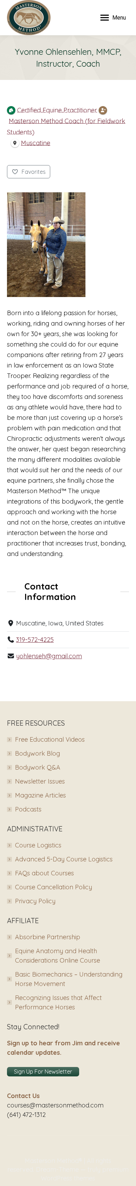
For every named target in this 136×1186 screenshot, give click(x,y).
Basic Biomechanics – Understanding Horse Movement (68, 979)
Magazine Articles (40, 795)
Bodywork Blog (37, 753)
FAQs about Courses (44, 873)
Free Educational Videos (50, 739)
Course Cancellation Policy (53, 887)
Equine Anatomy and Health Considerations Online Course (57, 955)
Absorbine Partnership (47, 937)
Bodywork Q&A (37, 767)
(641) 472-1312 (26, 1115)
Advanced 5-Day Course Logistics (64, 859)
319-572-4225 (35, 640)
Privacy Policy (35, 901)
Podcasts (28, 809)
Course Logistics (38, 845)
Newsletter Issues (40, 781)
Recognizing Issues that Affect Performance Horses (58, 1002)
